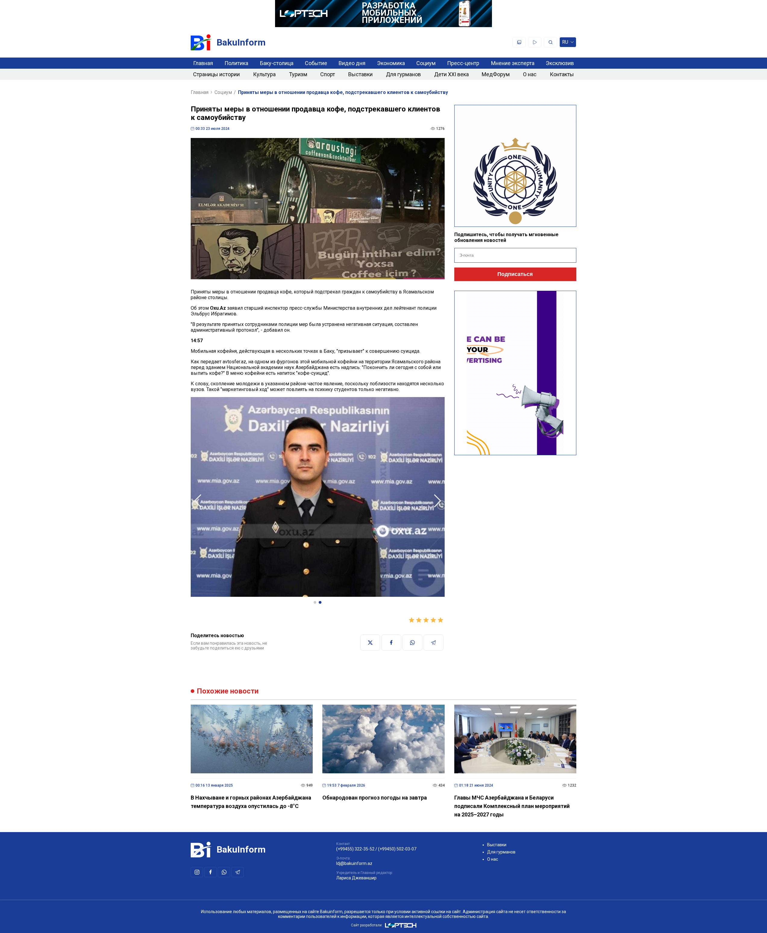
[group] (318, 497)
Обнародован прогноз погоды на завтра (374, 797)
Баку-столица (276, 63)
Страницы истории (216, 74)
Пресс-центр (463, 63)
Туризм (298, 74)
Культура (264, 74)
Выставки (360, 74)
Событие (316, 63)
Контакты (562, 74)
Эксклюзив (560, 63)
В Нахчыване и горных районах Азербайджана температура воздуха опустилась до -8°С (251, 801)
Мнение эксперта (512, 63)
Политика (236, 63)
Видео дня (352, 63)
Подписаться (515, 274)
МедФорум (496, 74)
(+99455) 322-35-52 (355, 849)
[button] (315, 602)
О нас (530, 74)
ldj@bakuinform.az (354, 863)
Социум (426, 63)
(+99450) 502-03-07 (397, 849)
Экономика (391, 63)
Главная (203, 63)
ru (565, 43)
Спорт (327, 74)
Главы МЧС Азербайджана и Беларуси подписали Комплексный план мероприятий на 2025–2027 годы (512, 806)
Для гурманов (403, 74)
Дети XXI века (451, 74)
